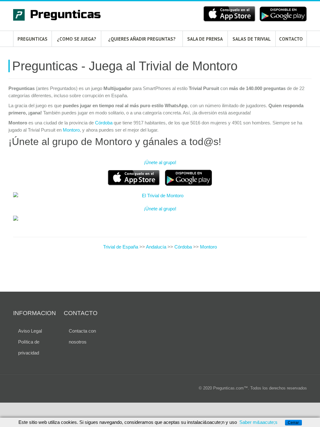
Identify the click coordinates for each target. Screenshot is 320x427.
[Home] (60, 16)
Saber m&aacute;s (258, 422)
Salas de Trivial (251, 39)
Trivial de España (121, 246)
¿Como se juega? (76, 39)
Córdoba (103, 122)
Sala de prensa (205, 39)
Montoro (71, 130)
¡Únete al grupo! (160, 162)
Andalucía (156, 246)
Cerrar (293, 422)
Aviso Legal (30, 331)
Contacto (291, 39)
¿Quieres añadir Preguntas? (142, 39)
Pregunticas (33, 39)
